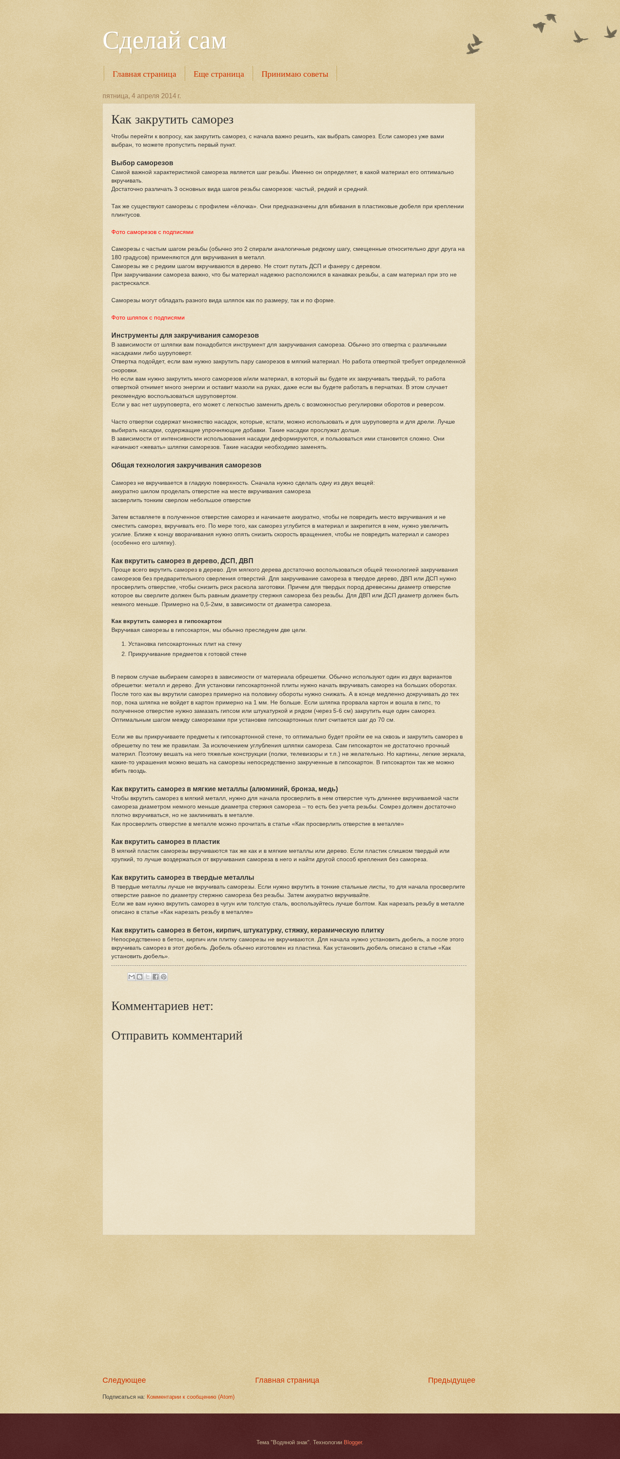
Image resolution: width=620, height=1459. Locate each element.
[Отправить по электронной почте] (131, 977)
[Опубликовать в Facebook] (155, 977)
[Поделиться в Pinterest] (163, 977)
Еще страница (219, 73)
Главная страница (144, 73)
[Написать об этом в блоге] (139, 977)
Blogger (353, 1442)
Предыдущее (451, 1380)
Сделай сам (164, 39)
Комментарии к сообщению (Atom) (191, 1397)
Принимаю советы (294, 73)
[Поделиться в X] (147, 977)
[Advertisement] (288, 1305)
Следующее (124, 1380)
